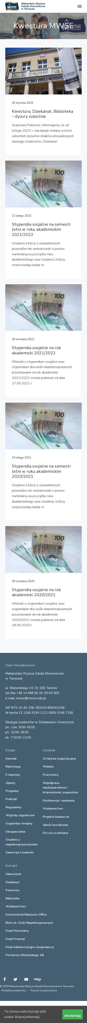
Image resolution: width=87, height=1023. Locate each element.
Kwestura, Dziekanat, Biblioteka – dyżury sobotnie (42, 114)
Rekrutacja (13, 767)
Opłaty (10, 783)
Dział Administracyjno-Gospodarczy (30, 947)
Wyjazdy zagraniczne (20, 815)
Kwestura (12, 890)
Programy (12, 791)
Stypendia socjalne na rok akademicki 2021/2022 (36, 350)
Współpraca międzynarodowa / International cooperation (60, 787)
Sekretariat (14, 874)
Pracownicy (50, 775)
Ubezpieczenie (15, 832)
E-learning (13, 775)
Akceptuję (72, 1015)
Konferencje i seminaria (58, 801)
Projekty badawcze (56, 817)
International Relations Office (26, 915)
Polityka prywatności (13, 990)
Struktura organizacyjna (59, 759)
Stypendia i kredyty (19, 823)
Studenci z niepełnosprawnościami (21, 842)
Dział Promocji (15, 939)
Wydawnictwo (53, 809)
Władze (48, 767)
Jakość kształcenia (55, 825)
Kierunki (11, 759)
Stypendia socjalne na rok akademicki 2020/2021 (36, 592)
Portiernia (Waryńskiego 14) (25, 955)
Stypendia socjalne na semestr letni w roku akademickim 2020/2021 (41, 471)
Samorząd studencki (19, 852)
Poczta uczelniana (55, 833)
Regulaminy (13, 807)
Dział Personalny (17, 931)
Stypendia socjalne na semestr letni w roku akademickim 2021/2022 (41, 229)
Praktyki (11, 799)
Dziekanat (13, 882)
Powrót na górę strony (43, 990)
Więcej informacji (27, 1017)
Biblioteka (12, 898)
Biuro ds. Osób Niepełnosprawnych (29, 923)
